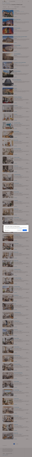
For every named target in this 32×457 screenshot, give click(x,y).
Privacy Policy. (20, 228)
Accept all (24, 230)
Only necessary (20, 230)
